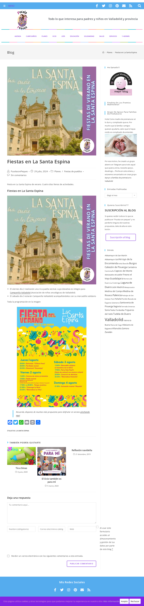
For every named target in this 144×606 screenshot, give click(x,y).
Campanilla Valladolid (20, 292)
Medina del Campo (114, 291)
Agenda (18, 36)
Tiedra (112, 310)
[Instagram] (110, 5)
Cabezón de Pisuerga (116, 267)
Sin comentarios (18, 175)
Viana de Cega (116, 325)
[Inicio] (103, 52)
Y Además (126, 36)
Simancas (131, 307)
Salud (101, 36)
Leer (63, 36)
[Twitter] (103, 5)
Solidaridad (89, 36)
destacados (109, 274)
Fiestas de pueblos (73, 171)
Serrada (124, 306)
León (114, 287)
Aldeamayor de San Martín (116, 255)
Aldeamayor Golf (112, 259)
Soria (107, 310)
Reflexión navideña (82, 450)
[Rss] (130, 5)
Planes (44, 36)
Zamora (125, 328)
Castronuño (109, 271)
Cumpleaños (31, 36)
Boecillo (126, 263)
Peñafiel (118, 299)
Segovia (117, 306)
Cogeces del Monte (123, 271)
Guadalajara (116, 278)
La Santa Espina (22, 431)
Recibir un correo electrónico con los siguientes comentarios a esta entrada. (47, 556)
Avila (120, 263)
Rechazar (135, 601)
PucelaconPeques (19, 171)
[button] (139, 6)
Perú (112, 299)
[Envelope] (124, 5)
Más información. (111, 601)
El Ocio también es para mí (51, 480)
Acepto (124, 601)
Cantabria (132, 267)
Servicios (113, 36)
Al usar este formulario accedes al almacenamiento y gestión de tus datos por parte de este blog (108, 539)
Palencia (117, 295)
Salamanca (116, 303)
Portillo (124, 299)
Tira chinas (21, 468)
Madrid (120, 287)
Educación (74, 36)
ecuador (118, 274)
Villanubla (117, 328)
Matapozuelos (129, 287)
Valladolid (114, 319)
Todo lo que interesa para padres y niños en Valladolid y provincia (93, 19)
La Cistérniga (115, 283)
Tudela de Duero (122, 313)
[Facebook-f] (97, 5)
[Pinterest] (117, 5)
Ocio (54, 36)
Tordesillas (120, 310)
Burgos (133, 263)
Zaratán (108, 332)
